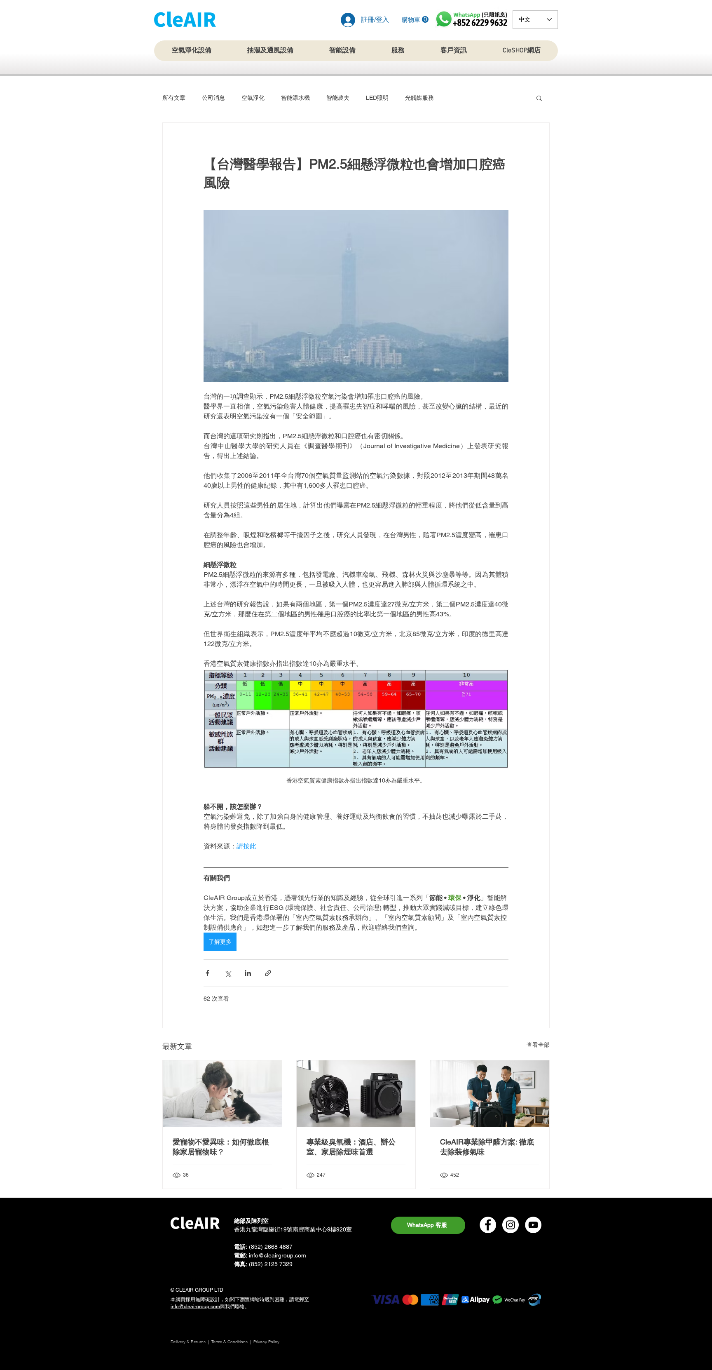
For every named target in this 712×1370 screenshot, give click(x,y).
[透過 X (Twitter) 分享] (228, 973)
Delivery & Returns (188, 1341)
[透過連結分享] (268, 973)
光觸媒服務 (419, 97)
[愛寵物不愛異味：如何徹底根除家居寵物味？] (222, 1093)
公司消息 (213, 97)
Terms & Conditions (229, 1341)
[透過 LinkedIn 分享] (248, 973)
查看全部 (538, 1044)
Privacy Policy (267, 1341)
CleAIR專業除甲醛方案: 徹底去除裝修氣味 (487, 1146)
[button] (415, 19)
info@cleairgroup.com (277, 1255)
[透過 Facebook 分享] (207, 973)
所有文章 (173, 97)
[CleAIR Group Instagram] (510, 1225)
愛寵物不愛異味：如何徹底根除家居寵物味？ (221, 1146)
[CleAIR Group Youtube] (533, 1225)
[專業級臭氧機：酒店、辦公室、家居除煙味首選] (356, 1093)
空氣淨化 (253, 97)
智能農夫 (337, 97)
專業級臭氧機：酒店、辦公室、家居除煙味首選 (351, 1146)
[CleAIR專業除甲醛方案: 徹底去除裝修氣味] (489, 1093)
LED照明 (377, 97)
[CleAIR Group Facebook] (488, 1225)
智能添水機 (295, 97)
